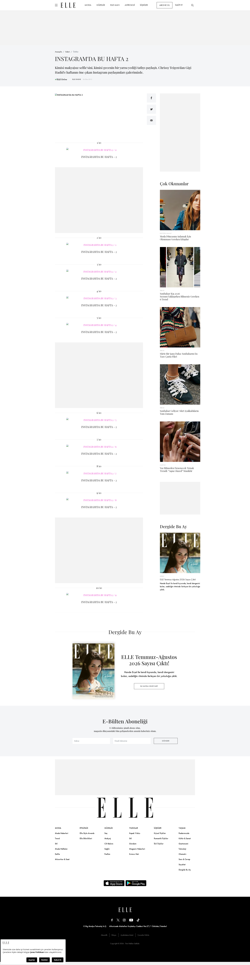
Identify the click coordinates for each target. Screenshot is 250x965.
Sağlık (107, 848)
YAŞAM (182, 828)
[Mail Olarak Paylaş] (151, 120)
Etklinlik (84, 828)
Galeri (67, 52)
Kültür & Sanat (185, 838)
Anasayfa (58, 52)
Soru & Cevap (184, 859)
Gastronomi (183, 843)
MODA (88, 5)
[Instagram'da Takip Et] (124, 920)
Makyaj (107, 838)
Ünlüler (76, 52)
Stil (56, 843)
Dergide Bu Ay (185, 869)
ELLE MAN (115, 5)
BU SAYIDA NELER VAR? (149, 686)
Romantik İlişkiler (161, 838)
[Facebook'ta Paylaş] (151, 98)
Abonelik (104, 935)
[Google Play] (136, 883)
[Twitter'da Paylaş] (151, 109)
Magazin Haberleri (137, 848)
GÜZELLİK (100, 5)
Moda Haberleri (61, 833)
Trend (57, 838)
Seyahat (182, 864)
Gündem (132, 843)
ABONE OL (164, 5)
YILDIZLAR (133, 828)
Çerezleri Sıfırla (143, 935)
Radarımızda (184, 833)
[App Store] (114, 883)
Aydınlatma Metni (127, 935)
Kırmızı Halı (134, 854)
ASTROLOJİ (130, 5)
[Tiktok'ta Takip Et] (138, 920)
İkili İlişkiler (158, 843)
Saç (105, 833)
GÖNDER (165, 741)
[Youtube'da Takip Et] (131, 920)
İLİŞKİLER (144, 5)
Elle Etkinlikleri (86, 838)
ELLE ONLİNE (76, 79)
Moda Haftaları (61, 848)
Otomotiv (182, 854)
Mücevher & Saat (62, 859)
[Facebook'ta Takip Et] (112, 920)
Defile (57, 854)
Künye (114, 935)
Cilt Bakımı (108, 843)
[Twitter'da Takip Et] (118, 920)
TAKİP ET (179, 5)
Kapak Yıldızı (134, 833)
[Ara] (192, 5)
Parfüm (107, 854)
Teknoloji (182, 848)
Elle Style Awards (87, 833)
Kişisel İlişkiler (160, 833)
